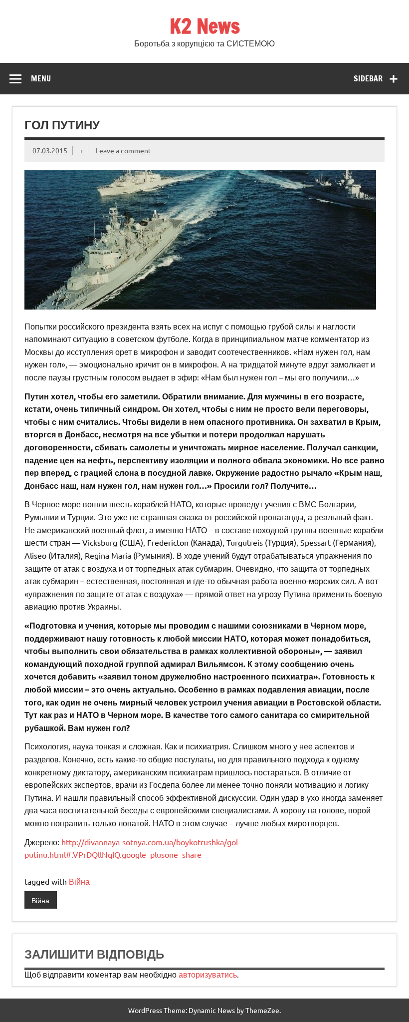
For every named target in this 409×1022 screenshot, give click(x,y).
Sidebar (368, 78)
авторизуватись (208, 974)
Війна (79, 881)
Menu (41, 78)
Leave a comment (123, 150)
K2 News (205, 25)
